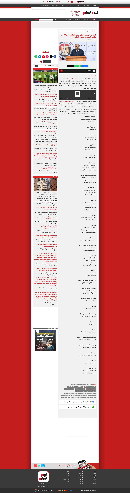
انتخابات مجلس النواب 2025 (77, 395)
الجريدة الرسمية (65, 397)
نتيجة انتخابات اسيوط (69, 389)
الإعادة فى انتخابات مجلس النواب (88, 393)
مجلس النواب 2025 (76, 384)
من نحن (47, 486)
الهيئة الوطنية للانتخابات (74, 78)
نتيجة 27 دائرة (71, 387)
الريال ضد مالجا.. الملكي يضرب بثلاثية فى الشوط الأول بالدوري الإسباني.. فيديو (75, 19)
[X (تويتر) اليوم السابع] (51, 56)
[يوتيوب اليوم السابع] (43, 56)
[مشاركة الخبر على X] (70, 66)
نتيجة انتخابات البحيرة (90, 391)
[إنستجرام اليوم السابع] (47, 56)
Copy (36, 66)
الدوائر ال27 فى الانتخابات (89, 397)
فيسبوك (84, 66)
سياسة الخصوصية (41, 486)
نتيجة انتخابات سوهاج (80, 389)
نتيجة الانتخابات (79, 387)
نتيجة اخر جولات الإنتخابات (90, 387)
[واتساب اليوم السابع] (35, 56)
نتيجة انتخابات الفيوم (80, 391)
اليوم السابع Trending (52, 69)
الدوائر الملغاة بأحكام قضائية (76, 397)
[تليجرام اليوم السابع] (39, 56)
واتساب (76, 66)
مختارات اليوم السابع (52, 328)
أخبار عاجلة (87, 31)
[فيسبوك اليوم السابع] (54, 56)
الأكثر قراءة (54, 177)
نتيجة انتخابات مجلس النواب (87, 384)
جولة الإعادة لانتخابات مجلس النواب (72, 393)
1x (94, 70)
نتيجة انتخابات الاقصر (91, 389)
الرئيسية (93, 31)
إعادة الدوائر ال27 (65, 395)
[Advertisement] (65, 448)
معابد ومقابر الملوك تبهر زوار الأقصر (48, 168)
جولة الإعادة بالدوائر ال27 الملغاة (66, 101)
